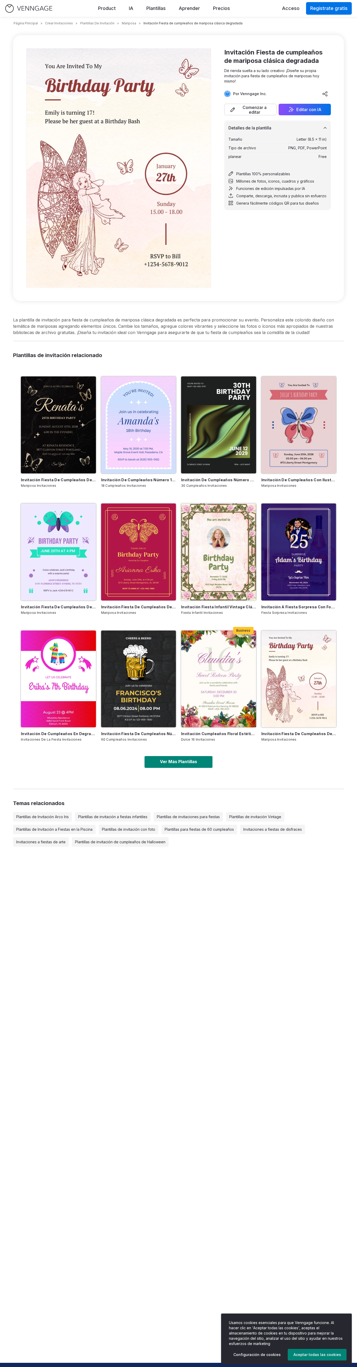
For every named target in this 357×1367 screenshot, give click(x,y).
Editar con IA (308, 109)
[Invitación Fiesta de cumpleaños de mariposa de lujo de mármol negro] (58, 424)
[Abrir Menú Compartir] (325, 94)
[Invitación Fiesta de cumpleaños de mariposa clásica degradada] (298, 679)
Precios (221, 8)
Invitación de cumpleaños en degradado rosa (58, 733)
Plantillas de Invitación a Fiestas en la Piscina (54, 829)
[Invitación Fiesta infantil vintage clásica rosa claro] (218, 552)
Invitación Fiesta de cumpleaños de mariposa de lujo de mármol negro (58, 480)
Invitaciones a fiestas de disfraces (272, 829)
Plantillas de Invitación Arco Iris (42, 816)
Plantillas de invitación (97, 23)
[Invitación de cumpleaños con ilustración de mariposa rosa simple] (298, 424)
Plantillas (156, 8)
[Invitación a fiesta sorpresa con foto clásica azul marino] (298, 552)
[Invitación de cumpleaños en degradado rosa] (58, 679)
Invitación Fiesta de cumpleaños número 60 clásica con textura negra (138, 733)
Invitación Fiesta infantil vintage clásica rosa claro (218, 607)
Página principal (26, 23)
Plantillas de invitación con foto (128, 829)
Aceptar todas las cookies (317, 1354)
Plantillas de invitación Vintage (255, 816)
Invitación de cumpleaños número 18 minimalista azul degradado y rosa (138, 480)
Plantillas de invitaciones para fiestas (188, 816)
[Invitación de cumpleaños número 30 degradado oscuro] (218, 424)
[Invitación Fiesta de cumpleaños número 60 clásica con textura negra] (138, 679)
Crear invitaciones (59, 23)
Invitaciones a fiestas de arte (41, 842)
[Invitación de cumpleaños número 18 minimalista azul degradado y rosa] (138, 424)
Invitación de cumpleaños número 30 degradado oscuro (218, 480)
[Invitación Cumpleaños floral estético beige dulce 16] (218, 679)
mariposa (129, 23)
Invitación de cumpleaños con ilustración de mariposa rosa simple (298, 480)
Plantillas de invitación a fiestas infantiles (112, 816)
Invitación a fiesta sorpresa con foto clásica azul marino (298, 607)
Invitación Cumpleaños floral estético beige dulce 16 (218, 733)
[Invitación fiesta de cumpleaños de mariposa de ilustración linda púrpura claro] (58, 552)
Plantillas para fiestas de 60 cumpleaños (199, 829)
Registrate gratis (329, 8)
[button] (250, 109)
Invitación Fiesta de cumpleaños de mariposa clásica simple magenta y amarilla (138, 607)
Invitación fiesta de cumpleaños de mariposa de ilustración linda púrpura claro (58, 607)
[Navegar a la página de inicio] (28, 8)
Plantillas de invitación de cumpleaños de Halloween (120, 842)
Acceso (291, 8)
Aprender (189, 8)
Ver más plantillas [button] (178, 761)
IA (131, 8)
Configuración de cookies (257, 1354)
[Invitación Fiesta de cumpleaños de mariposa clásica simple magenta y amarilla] (138, 552)
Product (107, 8)
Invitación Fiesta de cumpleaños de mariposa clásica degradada (298, 733)
